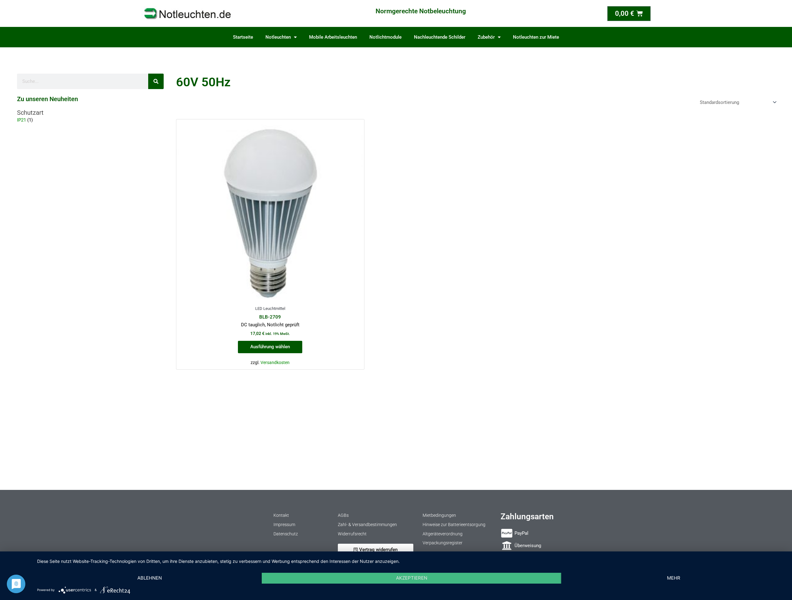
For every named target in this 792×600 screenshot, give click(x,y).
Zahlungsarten (527, 516)
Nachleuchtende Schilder (439, 37)
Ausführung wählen (270, 346)
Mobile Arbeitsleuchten (333, 37)
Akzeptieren (411, 578)
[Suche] (156, 81)
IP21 (21, 120)
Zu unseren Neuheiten (47, 99)
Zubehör (486, 37)
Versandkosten (275, 362)
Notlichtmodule (385, 37)
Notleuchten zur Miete (536, 37)
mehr (673, 578)
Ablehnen (149, 578)
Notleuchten (278, 37)
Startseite (243, 37)
